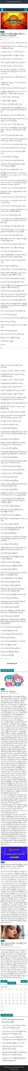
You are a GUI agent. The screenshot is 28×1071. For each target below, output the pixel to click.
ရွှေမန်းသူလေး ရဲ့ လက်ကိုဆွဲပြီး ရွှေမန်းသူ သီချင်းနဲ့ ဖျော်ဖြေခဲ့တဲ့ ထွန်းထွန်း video (14, 1059)
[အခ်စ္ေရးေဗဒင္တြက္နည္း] (14, 680)
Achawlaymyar (15, 37)
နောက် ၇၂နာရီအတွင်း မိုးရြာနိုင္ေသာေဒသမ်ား (13, 1043)
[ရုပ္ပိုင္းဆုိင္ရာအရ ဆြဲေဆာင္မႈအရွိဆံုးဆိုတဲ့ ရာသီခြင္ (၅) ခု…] (14, 932)
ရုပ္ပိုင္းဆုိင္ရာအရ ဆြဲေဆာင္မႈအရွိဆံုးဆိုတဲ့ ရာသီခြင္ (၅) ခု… (13, 944)
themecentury (14, 1069)
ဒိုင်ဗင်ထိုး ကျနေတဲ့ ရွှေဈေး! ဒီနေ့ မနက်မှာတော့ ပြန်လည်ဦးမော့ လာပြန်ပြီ (13, 1021)
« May (2, 1010)
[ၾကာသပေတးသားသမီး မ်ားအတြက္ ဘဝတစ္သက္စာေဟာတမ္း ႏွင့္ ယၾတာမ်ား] (14, 854)
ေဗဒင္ (2, 32)
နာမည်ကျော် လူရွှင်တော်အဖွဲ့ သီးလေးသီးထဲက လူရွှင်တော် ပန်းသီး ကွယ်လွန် (13, 1048)
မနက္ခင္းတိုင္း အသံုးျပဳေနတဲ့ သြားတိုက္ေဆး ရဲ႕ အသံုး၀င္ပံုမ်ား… (24, 981)
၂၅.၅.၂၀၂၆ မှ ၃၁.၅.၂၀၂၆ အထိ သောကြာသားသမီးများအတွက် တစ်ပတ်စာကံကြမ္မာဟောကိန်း (14, 1032)
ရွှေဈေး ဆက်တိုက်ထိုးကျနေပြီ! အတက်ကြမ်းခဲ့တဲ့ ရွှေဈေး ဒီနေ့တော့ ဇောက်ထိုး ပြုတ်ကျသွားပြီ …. (14, 1053)
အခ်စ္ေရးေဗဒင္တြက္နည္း (8, 691)
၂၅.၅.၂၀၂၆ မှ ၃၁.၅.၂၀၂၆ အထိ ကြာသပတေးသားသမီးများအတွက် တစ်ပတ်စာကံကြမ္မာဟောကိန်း (14, 1038)
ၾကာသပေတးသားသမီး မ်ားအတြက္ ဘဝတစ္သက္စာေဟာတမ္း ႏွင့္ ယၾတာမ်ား (14, 865)
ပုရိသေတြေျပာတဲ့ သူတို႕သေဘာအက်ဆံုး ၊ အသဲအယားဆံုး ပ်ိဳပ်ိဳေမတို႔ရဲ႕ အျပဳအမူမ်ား (5, 981)
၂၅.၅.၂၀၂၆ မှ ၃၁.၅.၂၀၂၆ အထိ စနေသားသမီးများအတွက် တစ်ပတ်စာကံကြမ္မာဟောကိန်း (14, 1027)
